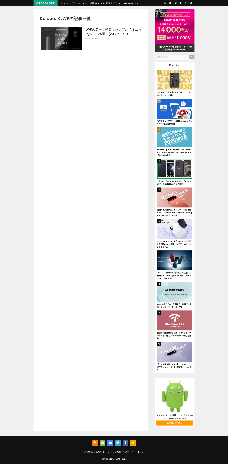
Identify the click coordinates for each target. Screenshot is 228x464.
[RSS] (165, 3)
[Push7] (185, 3)
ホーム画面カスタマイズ (95, 3)
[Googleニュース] (110, 443)
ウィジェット (65, 3)
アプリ (74, 3)
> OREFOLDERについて (93, 451)
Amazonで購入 (174, 422)
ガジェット (118, 3)
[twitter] (175, 3)
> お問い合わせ (114, 451)
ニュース (81, 3)
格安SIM (109, 3)
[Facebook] (180, 3)
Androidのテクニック (132, 3)
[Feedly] (170, 3)
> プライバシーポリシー (134, 451)
